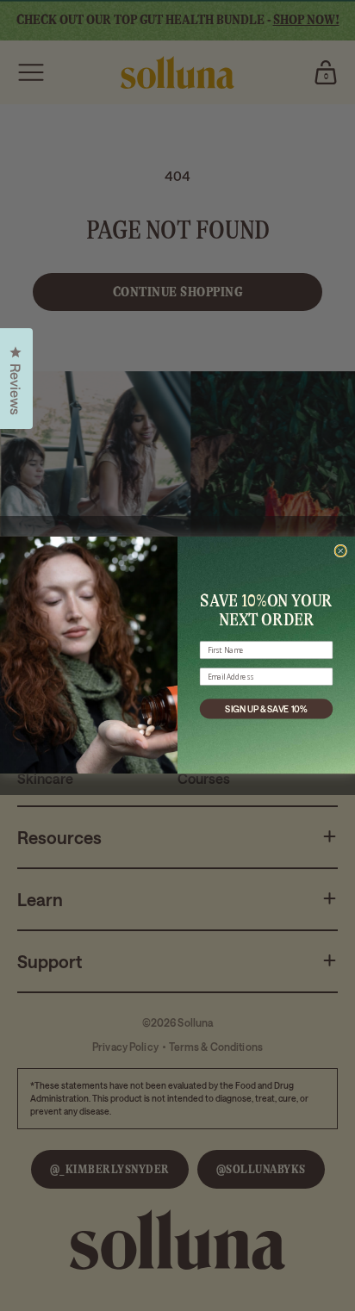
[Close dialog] (340, 550)
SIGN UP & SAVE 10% (266, 709)
